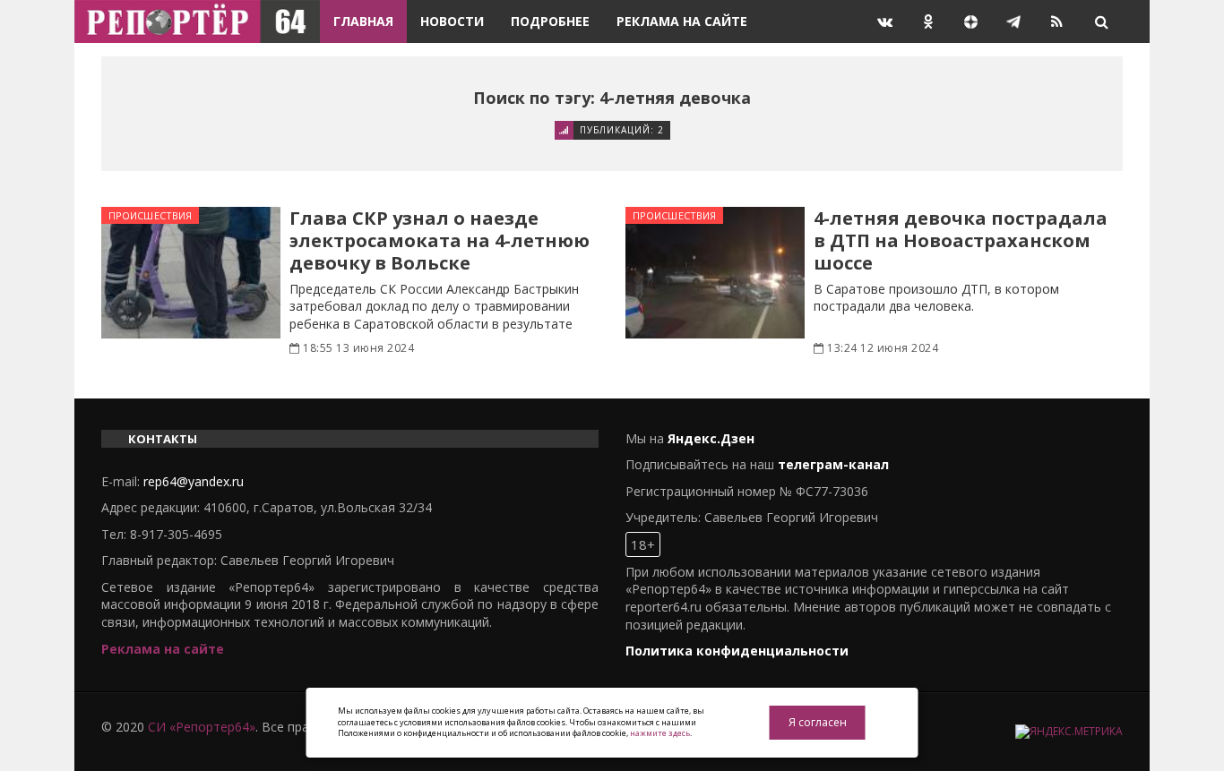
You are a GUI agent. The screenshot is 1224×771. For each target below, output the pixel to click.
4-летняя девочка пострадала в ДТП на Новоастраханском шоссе (961, 240)
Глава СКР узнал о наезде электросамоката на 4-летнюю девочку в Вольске (439, 240)
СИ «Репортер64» (201, 726)
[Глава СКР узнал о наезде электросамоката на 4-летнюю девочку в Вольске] (190, 272)
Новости (452, 21)
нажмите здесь (660, 733)
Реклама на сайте (681, 21)
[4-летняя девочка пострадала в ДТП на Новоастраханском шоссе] (715, 272)
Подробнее (550, 21)
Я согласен (818, 722)
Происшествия (150, 215)
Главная (363, 21)
